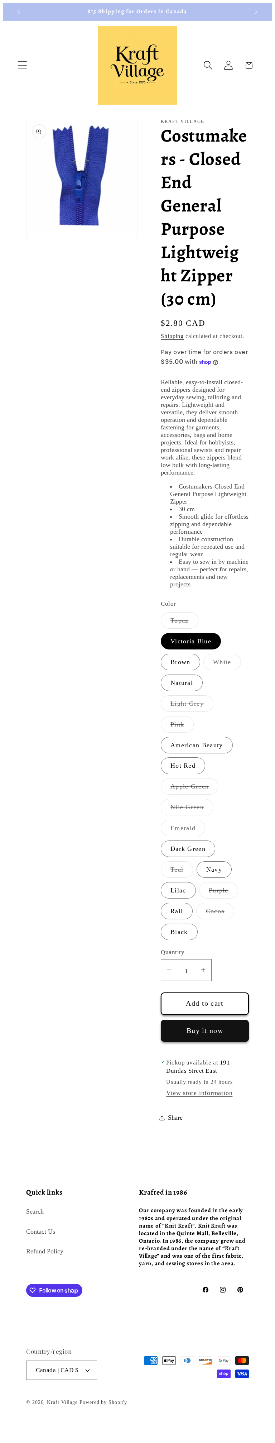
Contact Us (40, 1231)
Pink (182, 726)
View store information (199, 1092)
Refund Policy (44, 1251)
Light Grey (191, 706)
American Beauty (196, 745)
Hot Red (183, 765)
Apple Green (194, 788)
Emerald (187, 830)
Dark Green (188, 848)
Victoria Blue (190, 641)
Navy (214, 869)
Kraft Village (62, 1402)
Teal (181, 872)
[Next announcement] (256, 12)
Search (35, 1211)
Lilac (178, 890)
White (227, 664)
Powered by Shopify (103, 1402)
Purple (223, 892)
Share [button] (175, 1117)
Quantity (172, 952)
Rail (176, 911)
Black (179, 931)
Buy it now (205, 1030)
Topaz (184, 622)
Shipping (172, 336)
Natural (181, 682)
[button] (22, 65)
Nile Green (191, 809)
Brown (180, 662)
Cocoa (220, 913)
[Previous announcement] (18, 12)
